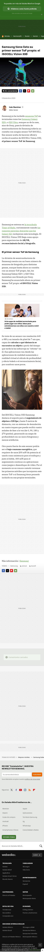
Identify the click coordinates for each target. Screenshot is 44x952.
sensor (24, 566)
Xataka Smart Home (9, 876)
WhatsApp (27, 825)
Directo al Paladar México (11, 937)
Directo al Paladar (8, 895)
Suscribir (37, 774)
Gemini (35, 36)
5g (24, 821)
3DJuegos (26, 866)
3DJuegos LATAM (28, 927)
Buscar (41, 846)
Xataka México (7, 927)
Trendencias (6, 910)
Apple (25, 808)
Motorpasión (27, 895)
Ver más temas (9, 837)
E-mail (32, 90)
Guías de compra (8, 817)
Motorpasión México (30, 937)
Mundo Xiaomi (7, 879)
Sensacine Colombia (30, 933)
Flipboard (28, 90)
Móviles (7, 36)
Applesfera (6, 873)
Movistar (5, 808)
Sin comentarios (11, 91)
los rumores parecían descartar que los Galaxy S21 (21, 230)
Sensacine (26, 881)
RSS (29, 789)
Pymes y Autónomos (30, 913)
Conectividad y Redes (31, 830)
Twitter (24, 90)
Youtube (20, 789)
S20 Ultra (13, 122)
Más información (35, 950)
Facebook (20, 90)
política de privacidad (32, 779)
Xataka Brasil (7, 930)
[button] (16, 107)
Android (5, 821)
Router (27, 36)
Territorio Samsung (30, 817)
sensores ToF (31, 116)
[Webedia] (9, 856)
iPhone (5, 825)
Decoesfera (6, 913)
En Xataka (10, 319)
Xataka (4, 866)
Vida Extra (26, 870)
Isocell (33, 566)
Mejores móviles (24, 757)
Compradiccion (7, 916)
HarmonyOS (17, 36)
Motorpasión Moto (29, 898)
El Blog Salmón (28, 910)
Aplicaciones (27, 813)
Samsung (24, 561)
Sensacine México (29, 930)
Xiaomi (4, 813)
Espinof (25, 884)
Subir (35, 855)
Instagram (25, 789)
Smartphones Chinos (10, 830)
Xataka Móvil (7, 870)
